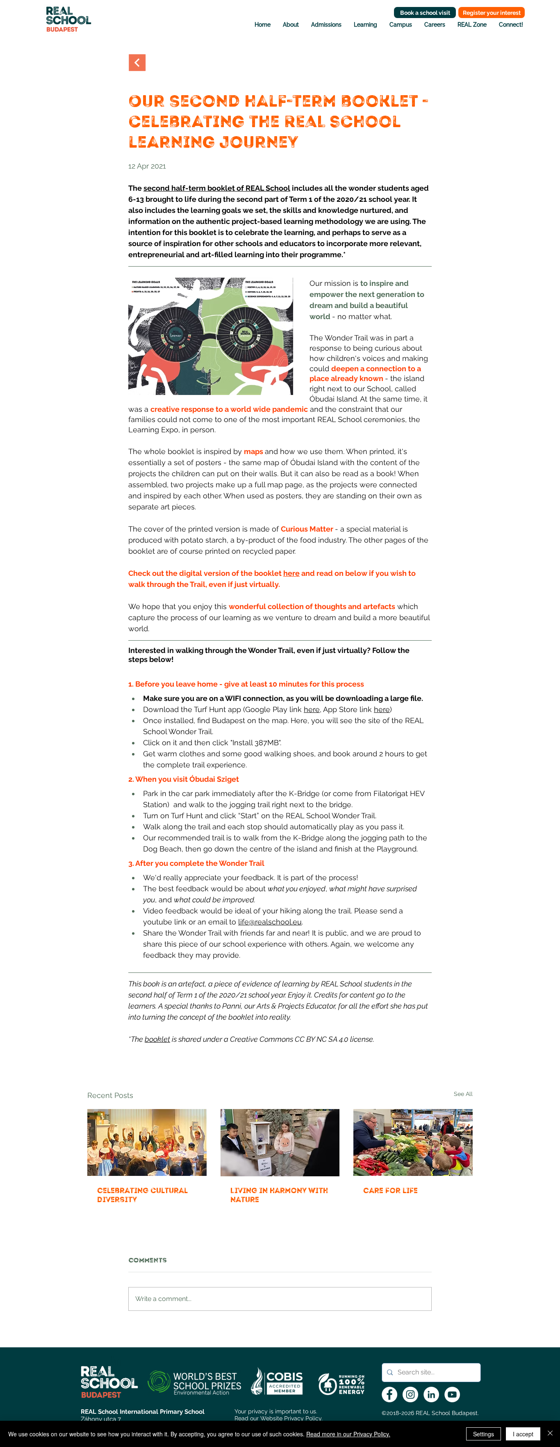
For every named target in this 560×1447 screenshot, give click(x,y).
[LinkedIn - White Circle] (431, 1394)
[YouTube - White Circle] (452, 1394)
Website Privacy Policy (290, 1418)
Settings (483, 1434)
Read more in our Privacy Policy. (348, 1434)
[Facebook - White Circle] (389, 1394)
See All (463, 1094)
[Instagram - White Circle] (410, 1394)
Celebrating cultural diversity (142, 1195)
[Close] (550, 1433)
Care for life (390, 1190)
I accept (523, 1434)
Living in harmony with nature (279, 1195)
